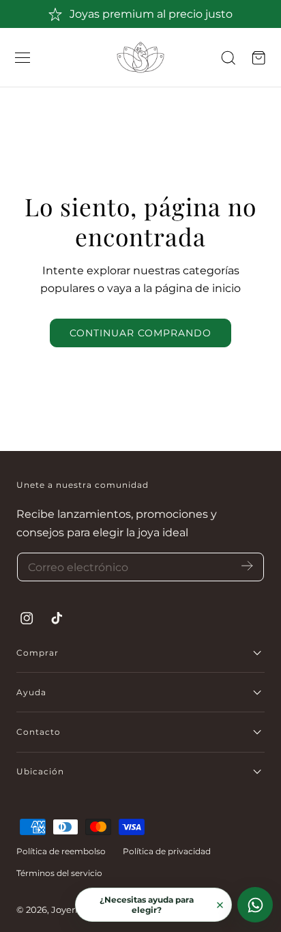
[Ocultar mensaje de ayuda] (219, 904)
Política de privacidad (167, 851)
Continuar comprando (140, 333)
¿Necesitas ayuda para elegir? (147, 904)
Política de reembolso (61, 851)
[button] (23, 57)
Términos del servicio (59, 873)
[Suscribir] (247, 566)
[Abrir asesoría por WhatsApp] (255, 904)
